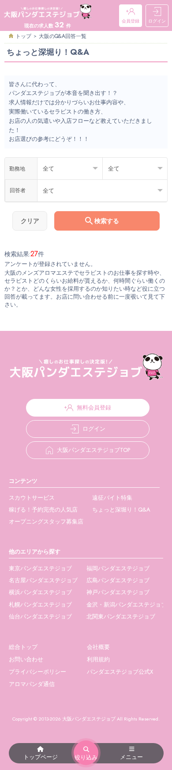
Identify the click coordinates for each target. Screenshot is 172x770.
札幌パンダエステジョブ (40, 604)
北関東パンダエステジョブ (120, 616)
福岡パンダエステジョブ (118, 568)
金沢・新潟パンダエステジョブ (126, 604)
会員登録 (130, 21)
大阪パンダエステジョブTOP (93, 450)
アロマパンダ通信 (32, 684)
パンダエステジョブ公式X (120, 672)
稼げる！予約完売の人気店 (43, 509)
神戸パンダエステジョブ (118, 592)
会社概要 (98, 647)
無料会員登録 (94, 407)
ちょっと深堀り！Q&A (121, 509)
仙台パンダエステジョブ (40, 616)
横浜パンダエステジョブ (40, 592)
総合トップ (23, 647)
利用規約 (98, 659)
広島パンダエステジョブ (118, 580)
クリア (30, 220)
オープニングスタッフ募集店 (46, 521)
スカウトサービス (32, 497)
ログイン (157, 21)
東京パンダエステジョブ (40, 568)
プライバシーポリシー (37, 672)
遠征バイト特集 (112, 497)
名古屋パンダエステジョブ (43, 580)
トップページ (40, 757)
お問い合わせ (26, 659)
